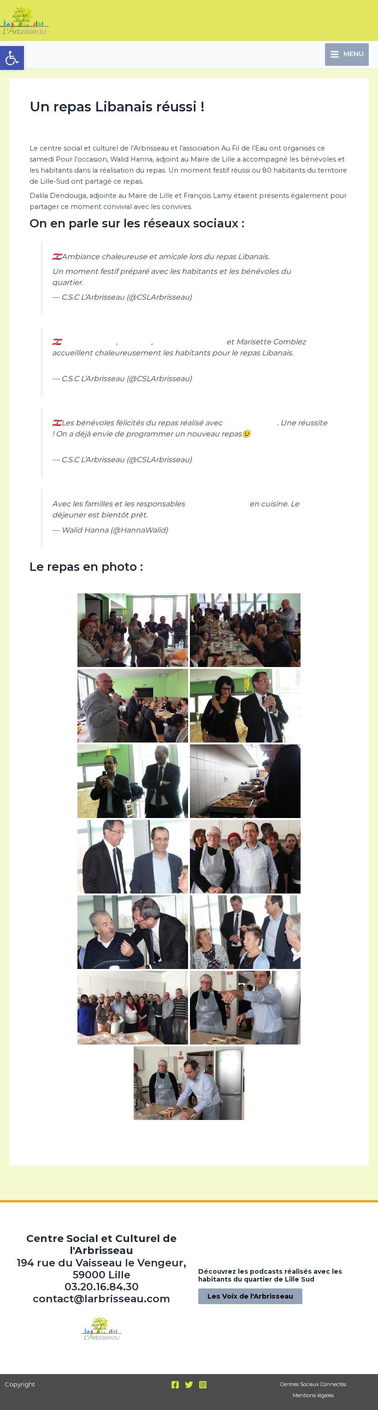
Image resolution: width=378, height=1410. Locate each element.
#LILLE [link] (95, 282)
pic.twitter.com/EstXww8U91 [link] (148, 363)
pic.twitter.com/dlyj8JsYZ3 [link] (158, 282)
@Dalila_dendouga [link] (189, 341)
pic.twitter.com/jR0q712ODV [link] (104, 444)
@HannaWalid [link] (89, 341)
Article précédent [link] (44, 1184)
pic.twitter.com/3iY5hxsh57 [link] (198, 514)
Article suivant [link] (340, 1184)
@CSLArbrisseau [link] (217, 503)
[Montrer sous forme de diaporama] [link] (189, 1137)
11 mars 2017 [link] (215, 297)
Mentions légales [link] (313, 1395)
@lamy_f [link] (135, 341)
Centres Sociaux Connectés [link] (313, 1384)
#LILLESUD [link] (73, 363)
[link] (12, 58)
